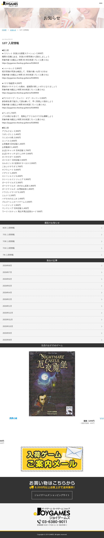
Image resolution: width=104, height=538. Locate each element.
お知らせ (13, 30)
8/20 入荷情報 (9, 228)
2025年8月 (7, 340)
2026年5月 (7, 286)
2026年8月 (7, 265)
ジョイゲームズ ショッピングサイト (52, 495)
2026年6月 (7, 279)
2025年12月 (8, 313)
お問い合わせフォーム (52, 527)
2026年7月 (7, 272)
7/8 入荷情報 (8, 255)
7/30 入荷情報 (9, 241)
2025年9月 (7, 333)
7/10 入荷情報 (9, 248)
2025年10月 (8, 326)
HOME (4, 30)
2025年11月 (8, 319)
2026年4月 (7, 292)
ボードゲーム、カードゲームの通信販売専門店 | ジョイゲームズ (9, 4)
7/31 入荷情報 (9, 234)
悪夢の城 (13, 418)
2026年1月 (7, 306)
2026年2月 (7, 299)
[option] (52, 387)
